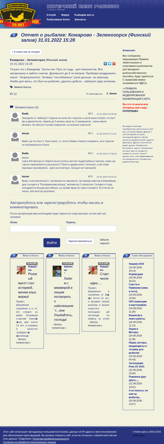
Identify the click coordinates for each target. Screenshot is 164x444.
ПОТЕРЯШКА (130, 111)
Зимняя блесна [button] (22, 87)
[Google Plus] (114, 62)
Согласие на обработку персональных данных (29, 442)
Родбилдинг (136, 274)
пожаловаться (95, 94)
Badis (25, 113)
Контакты (80, 19)
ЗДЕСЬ (143, 83)
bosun (113, 93)
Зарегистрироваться (80, 241)
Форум (65, 15)
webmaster (139, 435)
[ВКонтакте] (105, 62)
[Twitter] (110, 62)
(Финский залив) (38, 59)
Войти (52, 243)
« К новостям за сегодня (26, 51)
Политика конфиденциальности (51, 438)
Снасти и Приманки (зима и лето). (138, 288)
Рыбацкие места (84, 15)
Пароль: (71, 222)
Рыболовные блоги (58, 19)
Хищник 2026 (136, 263)
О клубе (51, 15)
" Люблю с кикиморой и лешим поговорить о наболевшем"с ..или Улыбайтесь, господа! (63, 296)
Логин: (14, 222)
